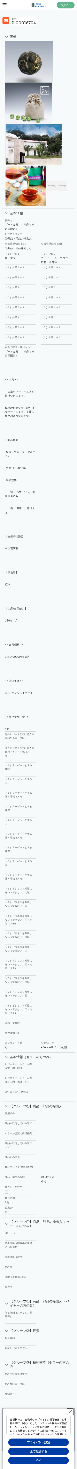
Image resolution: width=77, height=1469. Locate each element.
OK (38, 1460)
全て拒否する (38, 1451)
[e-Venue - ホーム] (38, 5)
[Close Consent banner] (70, 1411)
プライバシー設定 (38, 1442)
